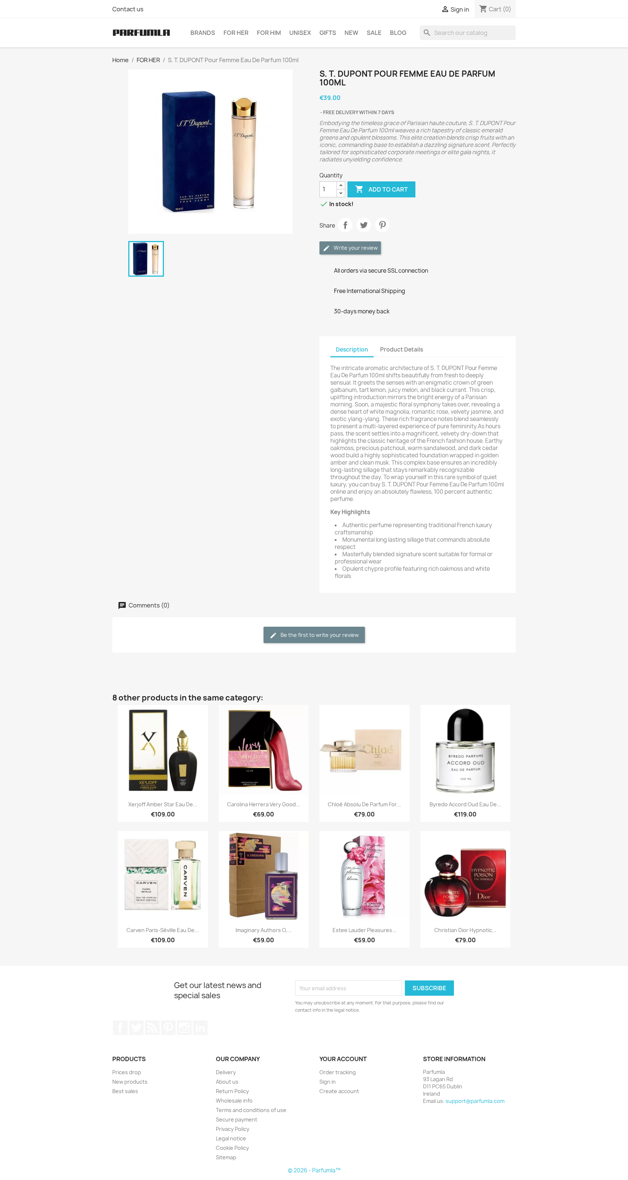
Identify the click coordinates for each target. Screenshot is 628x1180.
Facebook (120, 1027)
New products (130, 1081)
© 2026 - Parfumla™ (314, 1170)
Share (345, 225)
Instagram (184, 1027)
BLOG (398, 33)
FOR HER (236, 33)
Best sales (125, 1091)
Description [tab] (352, 349)
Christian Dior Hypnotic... (465, 930)
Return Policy (232, 1091)
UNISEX (300, 33)
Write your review (355, 247)
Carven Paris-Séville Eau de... (162, 930)
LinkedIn (200, 1027)
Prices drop (126, 1072)
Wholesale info (234, 1100)
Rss (152, 1027)
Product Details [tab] (401, 349)
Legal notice (231, 1138)
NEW (351, 33)
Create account (339, 1091)
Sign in (327, 1081)
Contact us (128, 9)
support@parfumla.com (475, 1100)
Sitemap (226, 1157)
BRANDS (202, 33)
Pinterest (382, 225)
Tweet (364, 225)
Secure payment (236, 1119)
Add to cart (381, 189)
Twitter (136, 1027)
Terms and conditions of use (251, 1110)
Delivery (226, 1072)
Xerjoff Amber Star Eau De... (162, 804)
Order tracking (337, 1072)
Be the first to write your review (319, 634)
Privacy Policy (232, 1128)
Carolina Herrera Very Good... (263, 804)
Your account (343, 1059)
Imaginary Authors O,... (263, 930)
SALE (374, 33)
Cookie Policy (232, 1147)
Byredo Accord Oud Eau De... (465, 804)
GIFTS (327, 33)
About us (227, 1081)
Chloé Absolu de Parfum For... (364, 804)
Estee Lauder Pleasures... (364, 930)
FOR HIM (269, 33)
